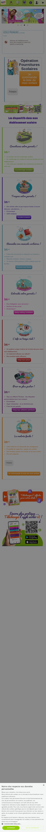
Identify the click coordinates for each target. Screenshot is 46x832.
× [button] (43, 785)
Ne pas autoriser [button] (32, 828)
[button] (23, 824)
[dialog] (23, 807)
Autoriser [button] (11, 828)
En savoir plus (22, 821)
